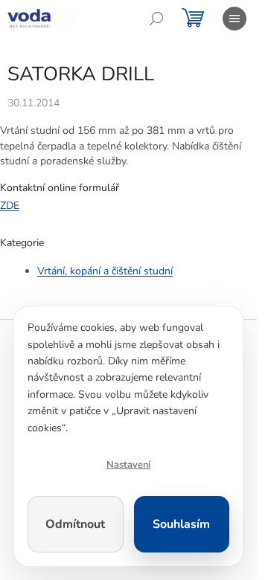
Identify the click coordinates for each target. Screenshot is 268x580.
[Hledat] (156, 18)
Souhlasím (181, 524)
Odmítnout (75, 524)
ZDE (9, 206)
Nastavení (128, 464)
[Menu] (234, 18)
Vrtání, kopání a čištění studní (105, 271)
